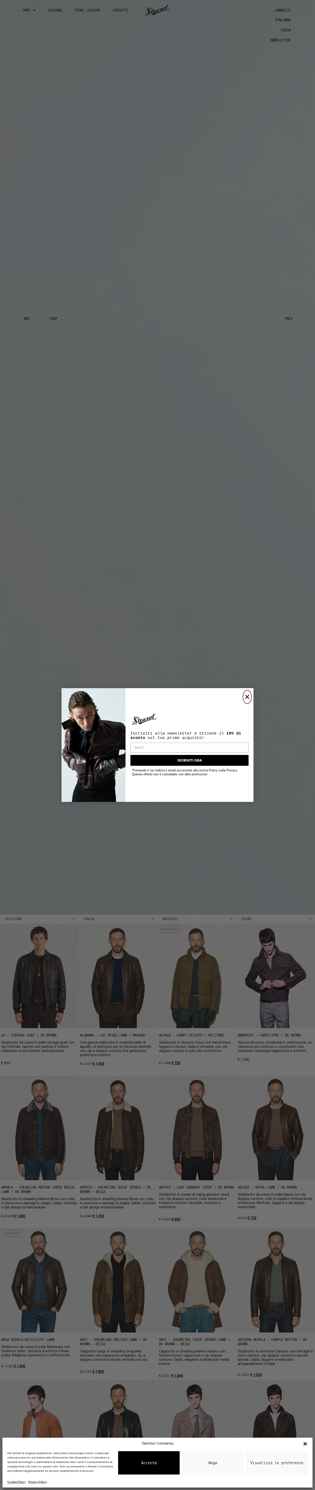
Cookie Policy (16, 1482)
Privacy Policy (37, 1482)
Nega (212, 1463)
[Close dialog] (247, 697)
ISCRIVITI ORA (189, 760)
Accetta (149, 1463)
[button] (305, 1443)
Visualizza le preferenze (276, 1463)
